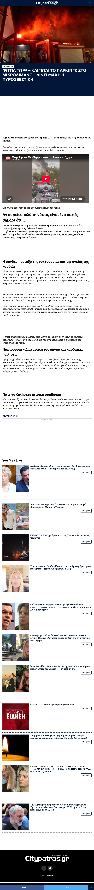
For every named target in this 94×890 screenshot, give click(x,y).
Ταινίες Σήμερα (47, 875)
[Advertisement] (47, 438)
